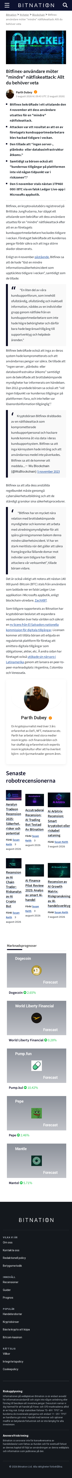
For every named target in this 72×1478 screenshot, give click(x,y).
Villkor (6, 1353)
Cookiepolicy (10, 1369)
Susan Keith (61, 842)
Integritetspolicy (13, 1361)
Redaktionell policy (14, 1257)
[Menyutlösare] (7, 5)
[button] (65, 5)
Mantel (14, 1183)
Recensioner (10, 1282)
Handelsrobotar (12, 1314)
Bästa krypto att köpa (16, 1329)
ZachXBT (40, 600)
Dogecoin (16, 992)
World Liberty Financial (26, 1040)
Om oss (7, 1242)
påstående (42, 257)
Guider (7, 1290)
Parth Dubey (34, 717)
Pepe (12, 1135)
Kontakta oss (11, 1250)
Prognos (8, 1297)
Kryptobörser (11, 1321)
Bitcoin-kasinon (12, 1337)
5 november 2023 (48, 471)
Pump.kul (16, 1087)
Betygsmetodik (12, 1265)
